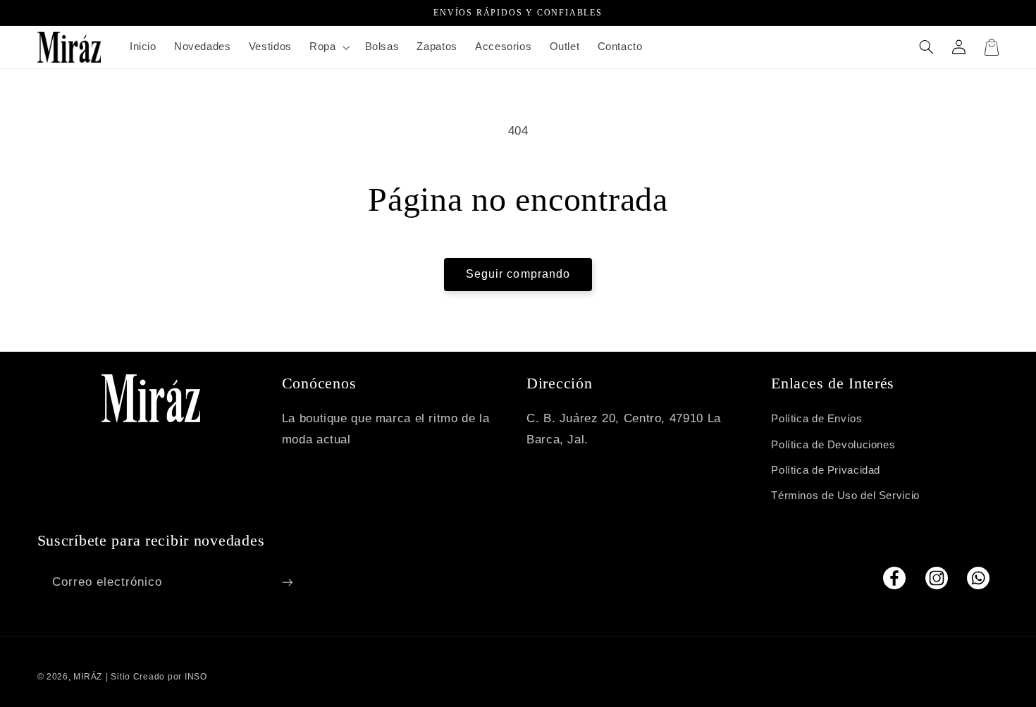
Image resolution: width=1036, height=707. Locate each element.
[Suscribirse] (287, 581)
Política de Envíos (816, 418)
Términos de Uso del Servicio (845, 495)
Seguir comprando (518, 274)
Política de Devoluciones (833, 444)
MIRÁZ (87, 676)
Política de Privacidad (825, 470)
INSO (196, 676)
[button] (327, 47)
